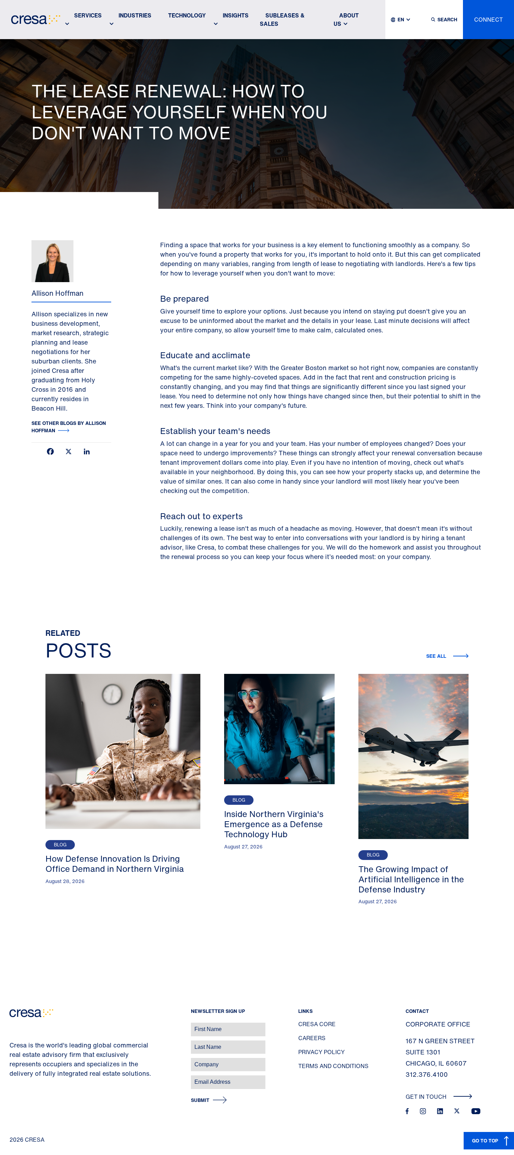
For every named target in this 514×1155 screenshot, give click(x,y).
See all (437, 656)
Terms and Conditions (333, 1066)
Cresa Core (317, 1024)
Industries (135, 15)
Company (12, 1061)
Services (88, 15)
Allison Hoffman (57, 293)
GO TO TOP (485, 1140)
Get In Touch (427, 1097)
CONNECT (488, 19)
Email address (17, 1078)
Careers (312, 1038)
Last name (13, 1043)
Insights (236, 15)
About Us (346, 19)
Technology (187, 15)
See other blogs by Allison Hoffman (68, 426)
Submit (200, 1100)
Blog (60, 844)
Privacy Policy (321, 1052)
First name (13, 1026)
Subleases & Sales (282, 19)
